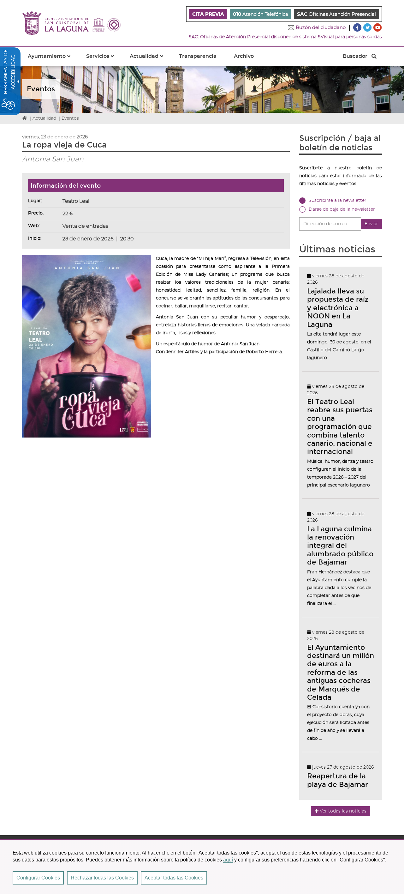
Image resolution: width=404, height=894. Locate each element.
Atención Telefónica (260, 14)
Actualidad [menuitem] (150, 60)
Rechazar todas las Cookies (102, 877)
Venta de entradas (85, 226)
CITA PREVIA (208, 14)
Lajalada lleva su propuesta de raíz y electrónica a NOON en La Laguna (338, 308)
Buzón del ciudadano (321, 27)
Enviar (371, 224)
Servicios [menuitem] (104, 60)
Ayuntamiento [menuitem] (52, 60)
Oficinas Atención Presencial (336, 14)
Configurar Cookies (38, 877)
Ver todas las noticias (343, 811)
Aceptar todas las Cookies (174, 877)
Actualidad (44, 118)
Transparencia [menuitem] (198, 56)
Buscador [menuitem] (354, 58)
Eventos (70, 118)
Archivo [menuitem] (244, 56)
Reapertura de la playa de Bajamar (337, 780)
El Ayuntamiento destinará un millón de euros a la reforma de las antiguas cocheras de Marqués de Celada (340, 672)
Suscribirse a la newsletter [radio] (337, 200)
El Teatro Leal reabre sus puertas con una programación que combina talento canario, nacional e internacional (339, 426)
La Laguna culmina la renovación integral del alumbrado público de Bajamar (340, 546)
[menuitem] (208, 14)
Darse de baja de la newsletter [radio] (342, 209)
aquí (228, 859)
